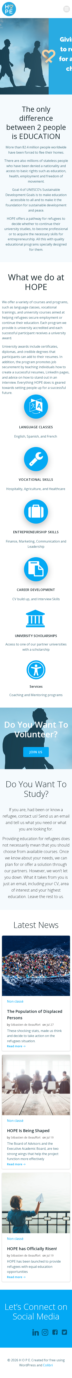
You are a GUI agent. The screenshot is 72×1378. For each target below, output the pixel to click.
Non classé (15, 1001)
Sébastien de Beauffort (26, 1025)
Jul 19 (50, 1137)
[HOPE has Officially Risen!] (36, 1202)
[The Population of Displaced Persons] (36, 965)
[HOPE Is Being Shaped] (36, 1085)
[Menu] (66, 9)
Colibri (48, 1365)
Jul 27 (50, 1025)
